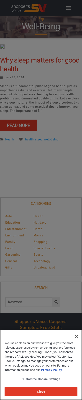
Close (41, 391)
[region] (41, 365)
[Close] (77, 336)
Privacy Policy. (52, 370)
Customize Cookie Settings (41, 379)
